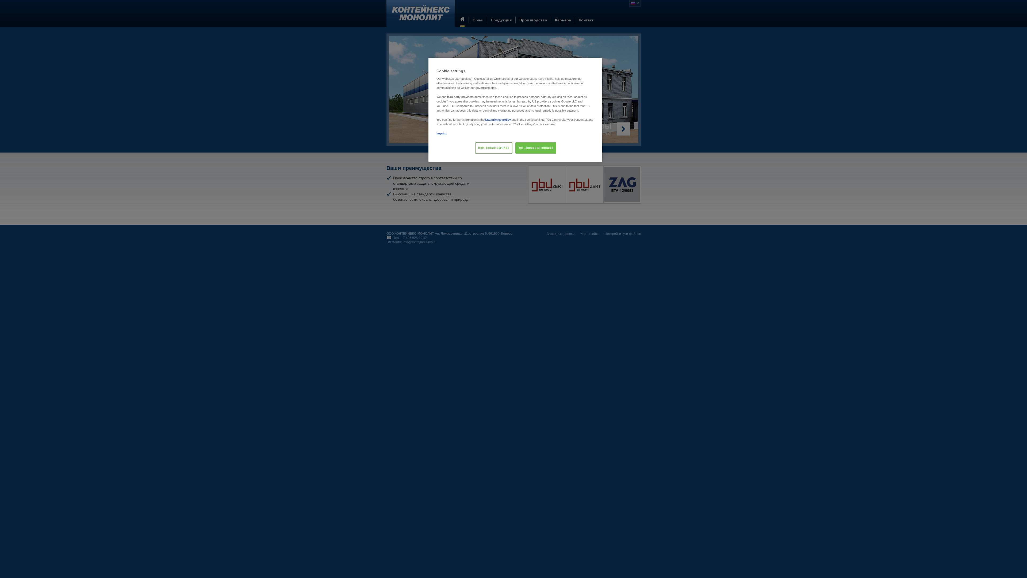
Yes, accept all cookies (535, 147)
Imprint (441, 133)
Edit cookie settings (493, 147)
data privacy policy (497, 119)
